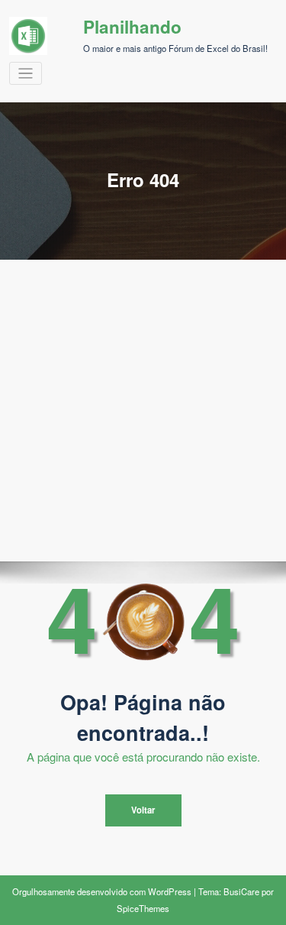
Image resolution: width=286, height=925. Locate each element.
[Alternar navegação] (25, 74)
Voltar (143, 810)
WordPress (169, 891)
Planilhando (132, 27)
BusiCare (241, 891)
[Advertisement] (143, 410)
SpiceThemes (143, 908)
